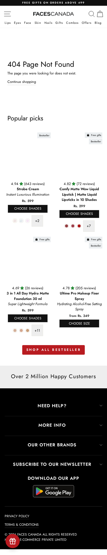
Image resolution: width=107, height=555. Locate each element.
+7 (89, 226)
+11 (37, 330)
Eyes (17, 23)
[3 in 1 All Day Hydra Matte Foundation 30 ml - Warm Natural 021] (21, 330)
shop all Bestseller (53, 349)
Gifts (59, 23)
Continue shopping (21, 81)
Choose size (79, 323)
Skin (38, 23)
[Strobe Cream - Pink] (28, 221)
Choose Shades (27, 208)
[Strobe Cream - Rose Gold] (15, 221)
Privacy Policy (17, 516)
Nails (48, 23)
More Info (52, 425)
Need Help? (52, 406)
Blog (98, 23)
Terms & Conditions (22, 524)
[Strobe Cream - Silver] (21, 221)
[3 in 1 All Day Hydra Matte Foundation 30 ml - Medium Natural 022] (28, 330)
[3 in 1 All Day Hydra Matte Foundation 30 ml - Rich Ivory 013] (15, 330)
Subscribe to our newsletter (52, 464)
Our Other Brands (52, 445)
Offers (86, 23)
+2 (37, 220)
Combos (72, 23)
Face (27, 23)
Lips (8, 23)
